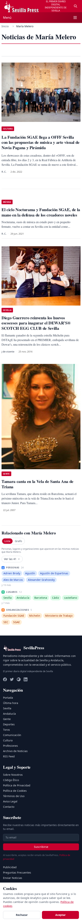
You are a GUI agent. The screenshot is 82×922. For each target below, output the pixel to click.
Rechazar (22, 915)
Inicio (5, 26)
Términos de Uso (13, 796)
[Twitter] (12, 679)
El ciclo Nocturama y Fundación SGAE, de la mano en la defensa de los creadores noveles (41, 212)
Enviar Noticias (12, 878)
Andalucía (9, 713)
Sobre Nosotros (13, 774)
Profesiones (10, 745)
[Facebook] (5, 679)
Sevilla (7, 708)
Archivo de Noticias (15, 751)
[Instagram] (19, 679)
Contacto (8, 807)
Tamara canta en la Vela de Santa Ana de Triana (37, 484)
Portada (8, 697)
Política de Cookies (15, 790)
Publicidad (10, 867)
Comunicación (12, 735)
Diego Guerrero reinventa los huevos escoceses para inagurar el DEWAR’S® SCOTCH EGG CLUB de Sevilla (36, 323)
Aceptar (60, 915)
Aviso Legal (10, 801)
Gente (7, 719)
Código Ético (11, 780)
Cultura (8, 740)
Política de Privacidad (16, 785)
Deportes (9, 724)
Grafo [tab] (18, 541)
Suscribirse (41, 847)
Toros (6, 729)
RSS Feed (9, 756)
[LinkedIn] (25, 679)
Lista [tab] (7, 541)
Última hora (10, 703)
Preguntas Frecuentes (17, 872)
